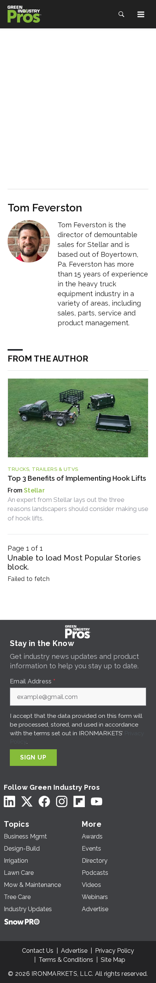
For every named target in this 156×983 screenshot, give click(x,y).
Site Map (113, 959)
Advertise (74, 950)
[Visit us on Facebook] (44, 801)
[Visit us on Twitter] (27, 801)
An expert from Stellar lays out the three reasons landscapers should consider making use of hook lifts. (78, 509)
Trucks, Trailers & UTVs (43, 469)
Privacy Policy (114, 950)
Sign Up (33, 757)
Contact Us (37, 950)
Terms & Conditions (66, 959)
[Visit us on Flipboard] (79, 801)
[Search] (121, 14)
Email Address (32, 682)
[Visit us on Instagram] (61, 801)
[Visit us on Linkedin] (9, 801)
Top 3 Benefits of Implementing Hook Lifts (77, 478)
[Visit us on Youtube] (96, 801)
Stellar (34, 490)
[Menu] (140, 14)
